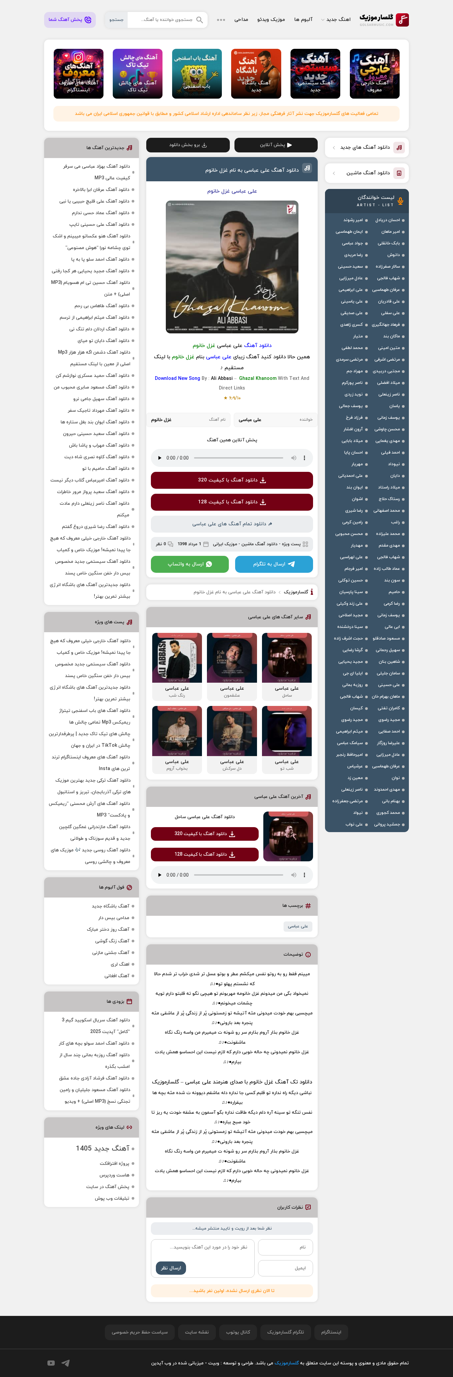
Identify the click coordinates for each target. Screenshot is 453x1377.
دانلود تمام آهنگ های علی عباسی (229, 524)
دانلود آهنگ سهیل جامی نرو (101, 399)
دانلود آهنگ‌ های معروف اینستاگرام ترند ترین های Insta (91, 763)
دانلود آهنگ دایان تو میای (103, 341)
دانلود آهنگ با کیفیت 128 (228, 502)
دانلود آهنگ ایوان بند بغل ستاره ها (95, 422)
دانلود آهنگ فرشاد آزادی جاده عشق (94, 1078)
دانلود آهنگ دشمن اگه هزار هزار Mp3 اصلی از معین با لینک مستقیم (94, 358)
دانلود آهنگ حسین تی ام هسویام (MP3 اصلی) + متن (90, 289)
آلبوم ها (303, 19)
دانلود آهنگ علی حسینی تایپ (99, 224)
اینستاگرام (331, 1332)
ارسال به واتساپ (186, 564)
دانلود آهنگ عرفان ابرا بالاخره (101, 190)
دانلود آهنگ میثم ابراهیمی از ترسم (94, 317)
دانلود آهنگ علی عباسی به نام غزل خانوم (252, 170)
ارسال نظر (171, 1268)
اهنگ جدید (338, 19)
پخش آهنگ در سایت (107, 1187)
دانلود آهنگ (258, 345)
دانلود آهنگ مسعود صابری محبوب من (91, 387)
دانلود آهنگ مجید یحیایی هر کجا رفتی (90, 271)
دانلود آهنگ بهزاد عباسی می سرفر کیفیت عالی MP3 (96, 172)
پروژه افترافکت (114, 1164)
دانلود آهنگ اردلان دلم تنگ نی (99, 329)
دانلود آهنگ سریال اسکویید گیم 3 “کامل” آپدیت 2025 (96, 1026)
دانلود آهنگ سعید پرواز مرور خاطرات (93, 492)
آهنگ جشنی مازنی (110, 953)
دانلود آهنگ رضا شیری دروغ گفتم (95, 527)
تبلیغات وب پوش (112, 1198)
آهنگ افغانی (116, 976)
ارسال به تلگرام (269, 564)
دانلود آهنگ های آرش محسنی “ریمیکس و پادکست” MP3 (89, 809)
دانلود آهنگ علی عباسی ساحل (205, 817)
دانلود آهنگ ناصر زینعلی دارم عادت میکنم (94, 509)
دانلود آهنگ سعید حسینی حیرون (96, 434)
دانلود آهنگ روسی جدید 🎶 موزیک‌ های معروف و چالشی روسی (90, 856)
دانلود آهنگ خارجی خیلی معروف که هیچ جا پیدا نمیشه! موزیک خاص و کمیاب (90, 544)
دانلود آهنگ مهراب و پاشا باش (99, 445)
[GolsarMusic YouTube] (51, 1363)
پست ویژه (291, 544)
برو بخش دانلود (184, 145)
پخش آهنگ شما (65, 20)
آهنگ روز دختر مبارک (108, 929)
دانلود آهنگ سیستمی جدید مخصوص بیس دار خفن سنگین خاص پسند (92, 567)
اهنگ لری (120, 964)
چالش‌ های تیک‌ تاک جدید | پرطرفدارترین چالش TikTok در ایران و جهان (89, 740)
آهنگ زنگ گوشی (112, 941)
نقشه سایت (197, 1332)
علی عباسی (298, 926)
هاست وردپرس (114, 1175)
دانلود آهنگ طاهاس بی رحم (102, 306)
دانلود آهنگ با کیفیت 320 (228, 480)
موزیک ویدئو (271, 19)
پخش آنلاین (272, 145)
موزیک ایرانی (225, 544)
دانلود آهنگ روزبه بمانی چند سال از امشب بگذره (94, 1061)
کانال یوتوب (238, 1332)
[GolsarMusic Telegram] (65, 1363)
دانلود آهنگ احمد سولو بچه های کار (94, 1043)
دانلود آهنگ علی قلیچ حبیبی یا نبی (94, 201)
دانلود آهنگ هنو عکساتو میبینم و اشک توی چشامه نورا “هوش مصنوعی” (91, 242)
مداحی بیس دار (113, 918)
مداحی (241, 19)
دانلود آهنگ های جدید (365, 147)
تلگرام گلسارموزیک (285, 1332)
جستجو (116, 20)
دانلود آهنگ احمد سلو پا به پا (100, 259)
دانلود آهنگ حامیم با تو (105, 469)
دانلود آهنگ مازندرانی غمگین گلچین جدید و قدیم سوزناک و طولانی (94, 833)
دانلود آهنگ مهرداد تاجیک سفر (98, 410)
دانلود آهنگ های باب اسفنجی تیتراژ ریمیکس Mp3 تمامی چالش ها (94, 717)
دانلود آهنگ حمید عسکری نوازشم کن (92, 376)
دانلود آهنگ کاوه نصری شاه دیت (96, 457)
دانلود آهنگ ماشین (259, 544)
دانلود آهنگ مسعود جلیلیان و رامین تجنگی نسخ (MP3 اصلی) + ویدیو (95, 1096)
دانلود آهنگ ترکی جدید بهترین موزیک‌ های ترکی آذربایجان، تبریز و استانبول (93, 786)
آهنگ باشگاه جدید (110, 906)
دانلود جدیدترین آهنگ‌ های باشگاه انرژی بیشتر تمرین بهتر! (90, 591)
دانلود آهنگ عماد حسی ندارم (100, 213)
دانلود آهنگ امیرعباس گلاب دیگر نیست (89, 480)
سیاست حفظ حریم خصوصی (140, 1332)
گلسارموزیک (384, 20)
